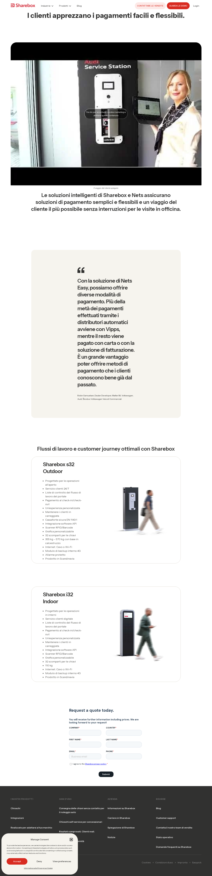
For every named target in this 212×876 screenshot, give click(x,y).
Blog (79, 5)
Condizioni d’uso (164, 862)
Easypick (196, 862)
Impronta (182, 862)
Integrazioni (17, 817)
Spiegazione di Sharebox (121, 827)
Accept (17, 861)
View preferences (62, 861)
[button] (71, 839)
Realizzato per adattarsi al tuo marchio (31, 827)
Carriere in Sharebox (119, 817)
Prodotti (63, 5)
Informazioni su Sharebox (121, 808)
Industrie (45, 5)
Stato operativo (164, 837)
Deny (39, 861)
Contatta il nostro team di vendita (174, 827)
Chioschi (15, 808)
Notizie (111, 837)
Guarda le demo (178, 6)
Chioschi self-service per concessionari (80, 821)
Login (196, 5)
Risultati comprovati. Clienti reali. (77, 831)
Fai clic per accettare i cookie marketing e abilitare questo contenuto (106, 114)
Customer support (166, 817)
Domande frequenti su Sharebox (173, 846)
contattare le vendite (150, 6)
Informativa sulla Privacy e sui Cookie (38, 868)
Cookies (146, 862)
